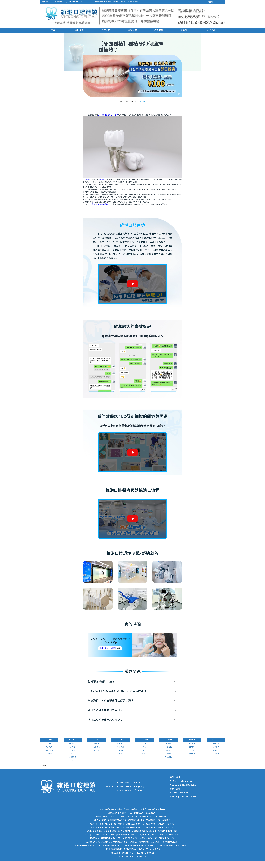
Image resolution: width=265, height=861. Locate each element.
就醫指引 (185, 30)
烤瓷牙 (96, 750)
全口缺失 (49, 754)
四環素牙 (72, 757)
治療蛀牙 (192, 744)
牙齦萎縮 (168, 754)
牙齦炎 (168, 750)
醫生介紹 (106, 30)
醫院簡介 (79, 30)
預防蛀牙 (192, 747)
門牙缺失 (49, 747)
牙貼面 (73, 760)
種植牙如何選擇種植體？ (108, 115)
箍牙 (120, 754)
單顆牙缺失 (49, 750)
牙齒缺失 (215, 754)
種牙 (49, 744)
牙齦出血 (168, 747)
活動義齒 (96, 747)
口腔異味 (215, 747)
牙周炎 (168, 744)
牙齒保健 (216, 740)
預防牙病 (215, 750)
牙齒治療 (144, 740)
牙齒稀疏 (120, 747)
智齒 (144, 747)
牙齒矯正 (120, 740)
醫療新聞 (132, 30)
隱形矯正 (120, 744)
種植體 (101, 179)
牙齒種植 (141, 101)
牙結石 (73, 747)
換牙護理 (192, 750)
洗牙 (73, 754)
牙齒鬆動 (168, 757)
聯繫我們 (211, 2)
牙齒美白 (73, 740)
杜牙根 (144, 754)
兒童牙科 (192, 740)
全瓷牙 (96, 744)
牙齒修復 (96, 740)
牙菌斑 (73, 750)
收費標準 (159, 30)
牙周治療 (168, 740)
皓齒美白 (72, 744)
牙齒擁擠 (120, 750)
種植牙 (89, 179)
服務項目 (211, 30)
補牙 (144, 744)
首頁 (53, 30)
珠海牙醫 (45, 2)
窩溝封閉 (192, 754)
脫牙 (144, 750)
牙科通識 (215, 744)
